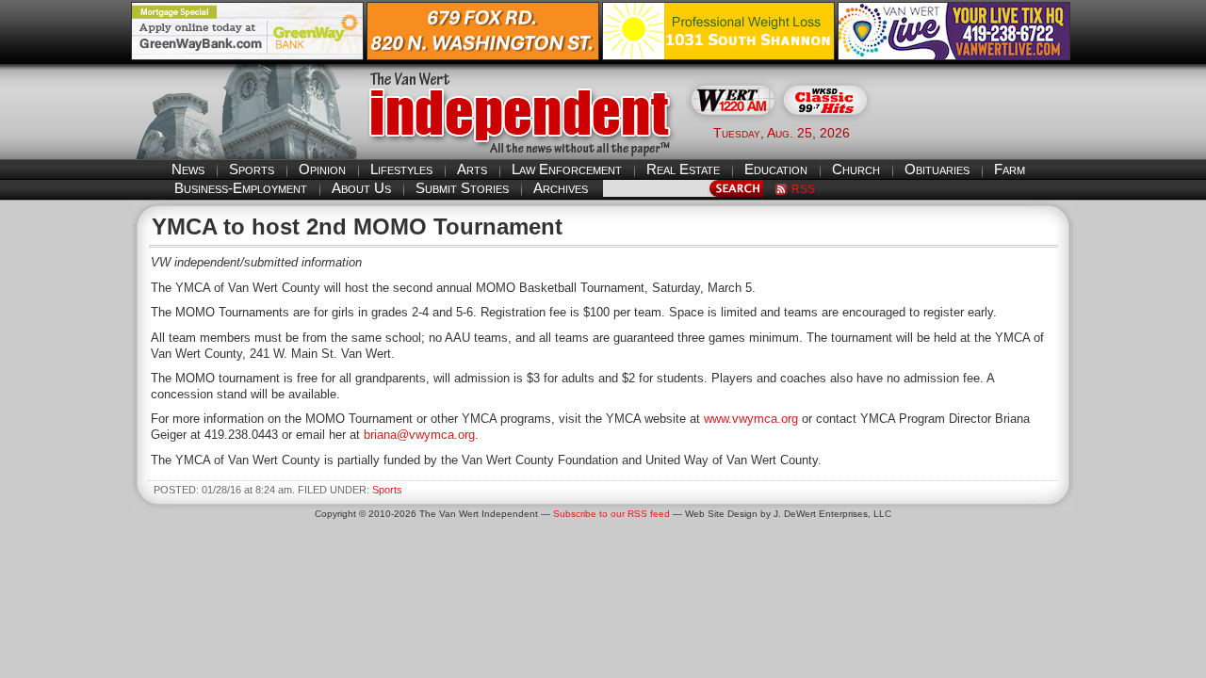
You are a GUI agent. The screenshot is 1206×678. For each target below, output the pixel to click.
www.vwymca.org (751, 419)
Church (856, 169)
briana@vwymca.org (419, 435)
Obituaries (937, 169)
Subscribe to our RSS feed (611, 513)
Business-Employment (240, 188)
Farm (1009, 169)
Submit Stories (462, 188)
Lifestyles (401, 169)
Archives (560, 188)
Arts (472, 169)
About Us (361, 188)
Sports (251, 169)
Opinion (322, 169)
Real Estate (683, 169)
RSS (803, 189)
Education (775, 169)
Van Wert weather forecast (980, 131)
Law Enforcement (567, 169)
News (187, 169)
